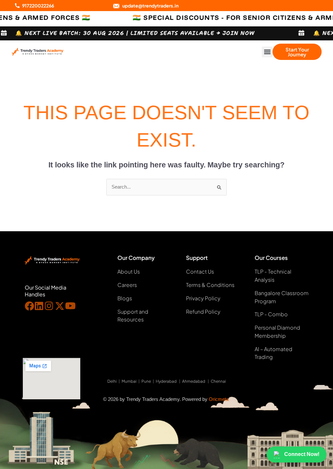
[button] (267, 52)
